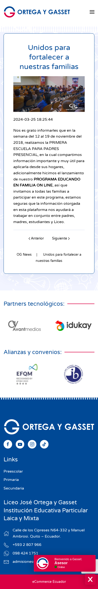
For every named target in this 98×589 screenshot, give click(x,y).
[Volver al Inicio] (37, 12)
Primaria (11, 479)
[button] (92, 12)
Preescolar (13, 471)
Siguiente (59, 238)
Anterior (37, 238)
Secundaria (14, 488)
